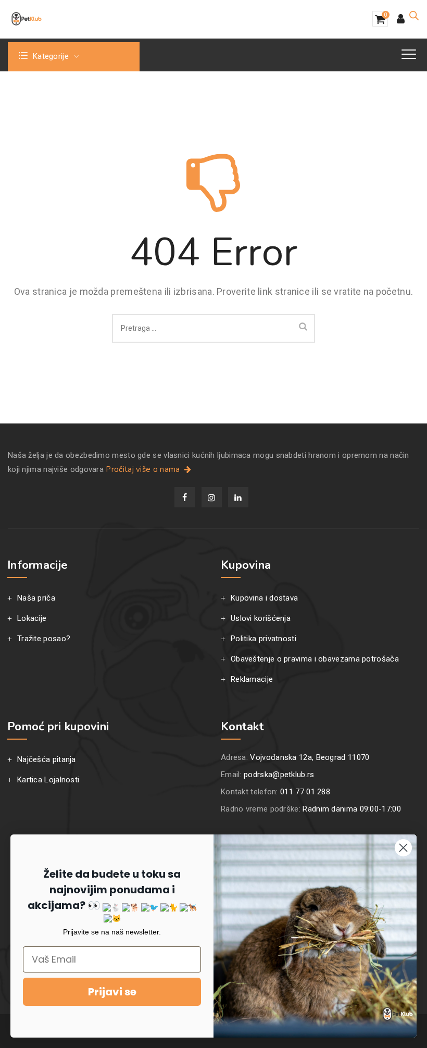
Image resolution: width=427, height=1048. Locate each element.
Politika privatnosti (263, 638)
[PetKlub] (26, 19)
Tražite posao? (43, 638)
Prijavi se (112, 991)
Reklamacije (252, 679)
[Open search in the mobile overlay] (414, 15)
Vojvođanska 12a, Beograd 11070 (309, 757)
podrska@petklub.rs (279, 774)
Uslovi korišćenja (261, 618)
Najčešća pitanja (46, 759)
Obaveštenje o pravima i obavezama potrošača (315, 659)
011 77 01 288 (305, 791)
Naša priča (36, 598)
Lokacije (31, 618)
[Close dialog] (403, 848)
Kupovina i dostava (264, 598)
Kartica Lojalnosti (48, 779)
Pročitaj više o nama (144, 469)
